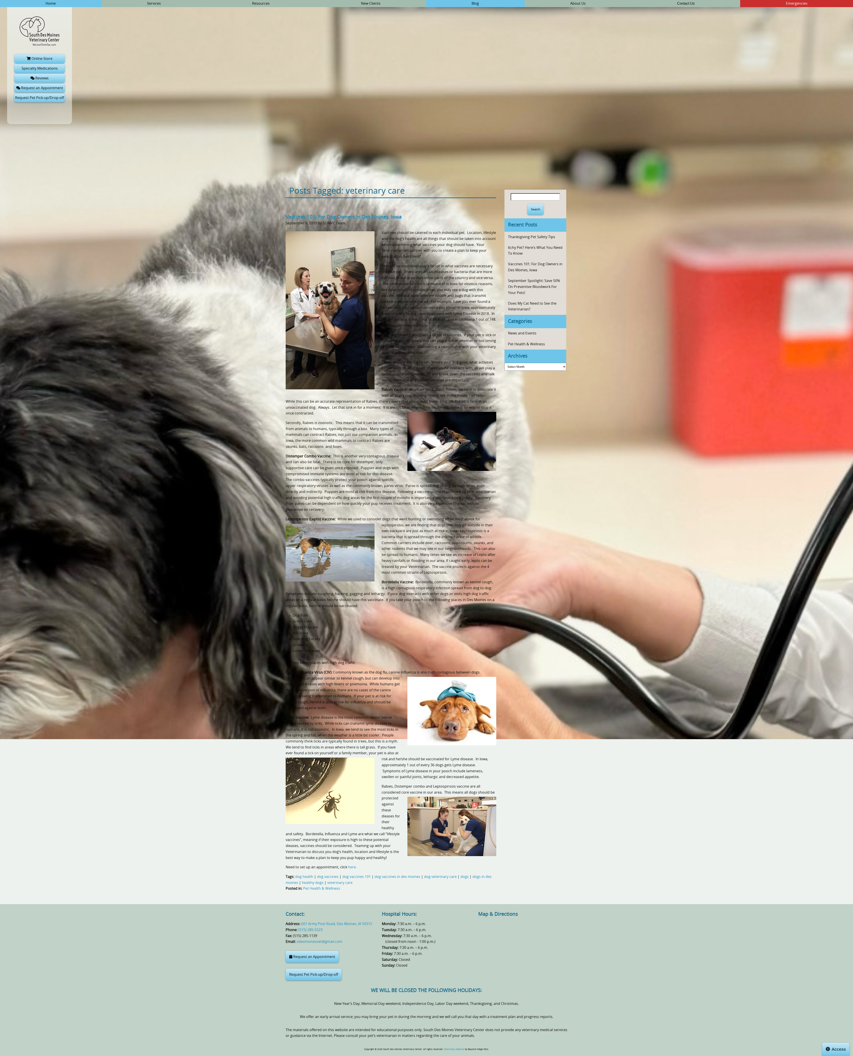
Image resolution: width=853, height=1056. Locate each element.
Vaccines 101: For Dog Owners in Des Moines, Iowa (344, 217)
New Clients (371, 3)
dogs (464, 877)
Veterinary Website (454, 1049)
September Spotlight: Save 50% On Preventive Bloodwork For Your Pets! (534, 286)
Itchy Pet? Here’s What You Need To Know (535, 250)
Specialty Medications (40, 68)
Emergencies (796, 3)
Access (839, 1049)
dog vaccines (328, 877)
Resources (261, 3)
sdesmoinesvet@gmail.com (319, 941)
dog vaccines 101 (356, 877)
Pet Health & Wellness (321, 888)
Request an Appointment (41, 88)
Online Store (41, 58)
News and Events (522, 333)
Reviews (41, 78)
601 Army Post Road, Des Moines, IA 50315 (336, 924)
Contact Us (686, 3)
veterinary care (340, 883)
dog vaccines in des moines (397, 877)
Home (51, 3)
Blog (475, 3)
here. (352, 867)
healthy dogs (312, 883)
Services (154, 3)
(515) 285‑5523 (310, 930)
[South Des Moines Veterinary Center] (39, 31)
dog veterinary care (440, 877)
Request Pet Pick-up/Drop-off (39, 98)
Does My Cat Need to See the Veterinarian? (532, 306)
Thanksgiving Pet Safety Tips (531, 237)
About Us (578, 3)
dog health (304, 877)
